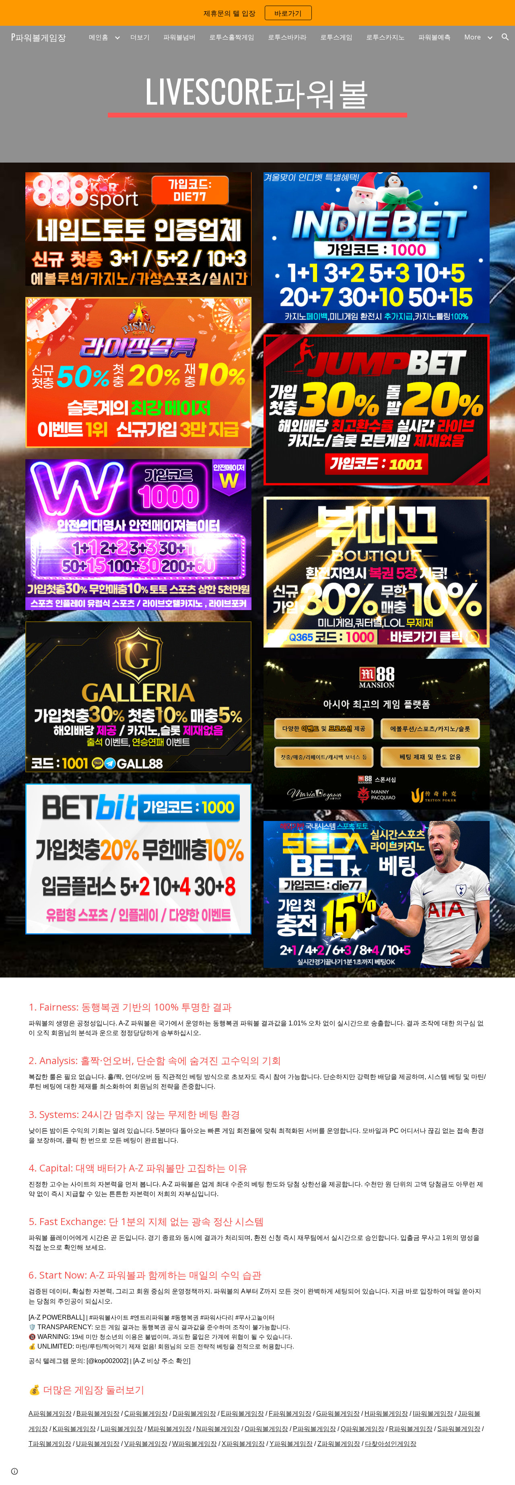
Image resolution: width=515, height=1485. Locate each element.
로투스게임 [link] (336, 37)
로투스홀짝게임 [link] (231, 37)
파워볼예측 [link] (434, 37)
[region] (257, 13)
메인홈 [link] (98, 37)
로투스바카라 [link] (287, 37)
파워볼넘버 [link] (179, 37)
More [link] (472, 37)
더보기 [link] (140, 37)
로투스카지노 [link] (385, 37)
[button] (505, 37)
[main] (257, 94)
